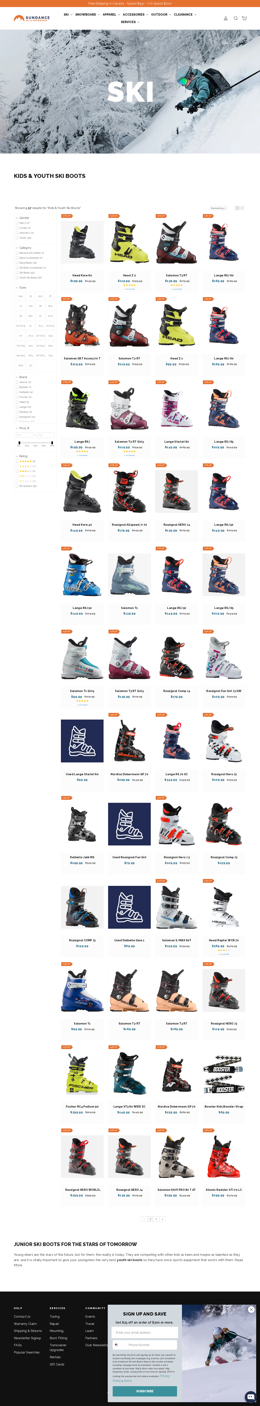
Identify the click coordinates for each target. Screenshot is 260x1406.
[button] (237, 208)
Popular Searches (27, 1352)
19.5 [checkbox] (30, 315)
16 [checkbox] (50, 296)
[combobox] (120, 1344)
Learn (89, 1331)
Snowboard (86, 14)
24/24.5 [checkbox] (40, 345)
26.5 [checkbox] (30, 355)
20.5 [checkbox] (50, 315)
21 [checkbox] (30, 325)
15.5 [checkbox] (40, 296)
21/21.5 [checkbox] (50, 325)
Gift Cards (57, 1364)
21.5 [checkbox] (40, 325)
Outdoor (159, 14)
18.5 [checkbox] (50, 306)
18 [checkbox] (40, 306)
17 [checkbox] (21, 306)
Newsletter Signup (27, 1338)
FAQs (18, 1345)
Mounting (57, 1331)
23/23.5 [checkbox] (21, 345)
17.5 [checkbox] (30, 306)
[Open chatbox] (251, 1397)
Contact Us (22, 1316)
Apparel (110, 14)
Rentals (55, 1357)
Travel (89, 1324)
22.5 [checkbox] (30, 335)
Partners (91, 1338)
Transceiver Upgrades (58, 1347)
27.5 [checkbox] (50, 355)
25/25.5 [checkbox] (21, 355)
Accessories (134, 14)
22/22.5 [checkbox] (40, 335)
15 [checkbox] (31, 296)
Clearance (183, 14)
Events (90, 1316)
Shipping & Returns (28, 1331)
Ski (66, 14)
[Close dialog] (251, 1309)
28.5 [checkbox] (20, 365)
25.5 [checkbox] (50, 345)
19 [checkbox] (21, 315)
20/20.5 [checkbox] (20, 325)
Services (128, 22)
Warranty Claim (25, 1324)
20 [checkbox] (40, 315)
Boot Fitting (58, 1338)
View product (82, 246)
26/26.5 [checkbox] (40, 355)
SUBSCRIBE (145, 1391)
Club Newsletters (98, 1345)
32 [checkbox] (30, 365)
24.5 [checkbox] (30, 345)
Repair (54, 1324)
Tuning (55, 1316)
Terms (128, 1381)
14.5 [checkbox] (20, 296)
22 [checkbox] (20, 335)
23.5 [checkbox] (50, 335)
